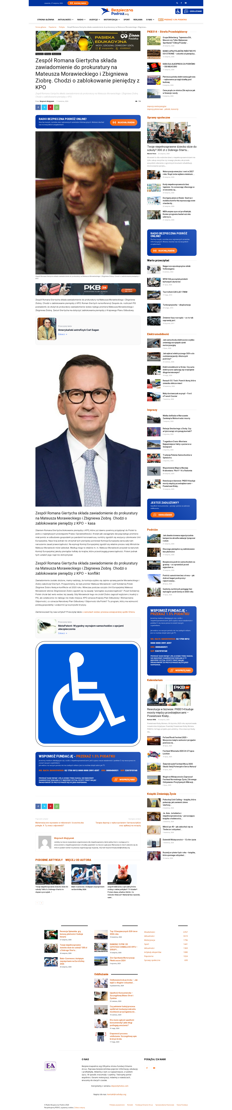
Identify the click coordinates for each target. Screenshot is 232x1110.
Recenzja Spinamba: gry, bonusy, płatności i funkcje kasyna (71, 934)
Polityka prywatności (117, 1105)
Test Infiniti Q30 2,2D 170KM (175, 292)
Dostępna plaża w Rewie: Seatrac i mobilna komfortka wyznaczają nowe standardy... (179, 200)
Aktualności (64, 19)
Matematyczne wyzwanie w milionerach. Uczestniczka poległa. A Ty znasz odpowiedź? (59, 824)
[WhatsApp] (56, 107)
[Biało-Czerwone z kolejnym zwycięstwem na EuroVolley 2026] (88, 874)
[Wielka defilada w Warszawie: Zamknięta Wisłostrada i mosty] (154, 419)
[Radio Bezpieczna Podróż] (117, 11)
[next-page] (41, 903)
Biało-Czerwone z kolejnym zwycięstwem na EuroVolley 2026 (72, 961)
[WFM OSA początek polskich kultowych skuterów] (154, 282)
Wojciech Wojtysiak (47, 101)
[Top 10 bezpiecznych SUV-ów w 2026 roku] (101, 934)
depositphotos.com (119, 1086)
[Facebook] (181, 3)
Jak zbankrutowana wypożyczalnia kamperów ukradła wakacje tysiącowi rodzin (179, 538)
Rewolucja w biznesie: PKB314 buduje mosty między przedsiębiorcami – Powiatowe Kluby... (179, 483)
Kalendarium (155, 680)
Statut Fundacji (182, 1105)
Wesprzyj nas (127, 779)
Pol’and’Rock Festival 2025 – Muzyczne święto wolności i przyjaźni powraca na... (179, 740)
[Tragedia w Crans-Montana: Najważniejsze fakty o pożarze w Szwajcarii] (154, 444)
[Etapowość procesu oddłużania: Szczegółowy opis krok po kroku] (101, 1037)
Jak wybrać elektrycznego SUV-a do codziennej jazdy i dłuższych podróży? (178, 356)
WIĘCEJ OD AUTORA (78, 860)
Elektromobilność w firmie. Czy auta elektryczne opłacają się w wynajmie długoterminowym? (178, 369)
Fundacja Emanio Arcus (144, 1105)
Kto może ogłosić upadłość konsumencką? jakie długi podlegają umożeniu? (122, 1022)
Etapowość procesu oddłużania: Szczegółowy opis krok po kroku (123, 1036)
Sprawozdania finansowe (164, 1105)
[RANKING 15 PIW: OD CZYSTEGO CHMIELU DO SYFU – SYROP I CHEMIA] (101, 947)
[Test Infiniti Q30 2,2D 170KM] (154, 295)
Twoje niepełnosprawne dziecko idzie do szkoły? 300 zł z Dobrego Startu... (172, 148)
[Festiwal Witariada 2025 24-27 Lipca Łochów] (154, 754)
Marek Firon (151, 154)
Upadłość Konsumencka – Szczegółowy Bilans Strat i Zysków (121, 995)
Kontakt (130, 1105)
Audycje (93, 19)
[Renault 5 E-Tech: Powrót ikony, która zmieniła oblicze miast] (154, 384)
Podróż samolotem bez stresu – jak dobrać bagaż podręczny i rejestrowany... (178, 578)
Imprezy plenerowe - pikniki (157, 705)
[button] (177, 3)
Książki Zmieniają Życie (161, 793)
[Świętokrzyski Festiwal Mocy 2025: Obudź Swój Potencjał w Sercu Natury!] (154, 767)
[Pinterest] (50, 107)
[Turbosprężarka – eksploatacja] (154, 308)
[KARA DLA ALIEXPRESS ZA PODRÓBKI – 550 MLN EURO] (154, 67)
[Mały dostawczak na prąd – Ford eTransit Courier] (154, 396)
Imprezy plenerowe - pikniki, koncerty (162, 109)
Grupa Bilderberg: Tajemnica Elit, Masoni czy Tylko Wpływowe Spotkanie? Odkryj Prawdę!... (177, 40)
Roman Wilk (151, 720)
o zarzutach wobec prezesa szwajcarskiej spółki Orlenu (108, 612)
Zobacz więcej (79, 1107)
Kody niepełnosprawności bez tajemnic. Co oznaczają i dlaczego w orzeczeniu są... (178, 187)
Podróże (152, 529)
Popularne (52, 27)
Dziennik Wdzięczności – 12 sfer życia (179, 840)
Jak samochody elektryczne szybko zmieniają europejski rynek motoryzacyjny (178, 342)
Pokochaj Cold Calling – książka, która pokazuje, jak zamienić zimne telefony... (179, 802)
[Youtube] (186, 3)
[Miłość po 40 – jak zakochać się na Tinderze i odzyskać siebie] (154, 830)
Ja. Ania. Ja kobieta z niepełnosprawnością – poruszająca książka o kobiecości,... (179, 816)
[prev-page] (37, 903)
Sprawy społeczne (158, 117)
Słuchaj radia (126, 122)
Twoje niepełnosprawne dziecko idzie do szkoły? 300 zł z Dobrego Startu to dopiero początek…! (51, 889)
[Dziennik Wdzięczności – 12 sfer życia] (154, 843)
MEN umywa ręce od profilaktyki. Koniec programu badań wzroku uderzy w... (177, 214)
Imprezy (152, 409)
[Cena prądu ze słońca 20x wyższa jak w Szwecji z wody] (154, 93)
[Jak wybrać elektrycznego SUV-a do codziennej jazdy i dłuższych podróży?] (154, 356)
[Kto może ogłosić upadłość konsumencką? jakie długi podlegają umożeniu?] (101, 1023)
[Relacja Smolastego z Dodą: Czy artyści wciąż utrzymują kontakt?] (154, 431)
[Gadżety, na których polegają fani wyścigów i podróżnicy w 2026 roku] (154, 592)
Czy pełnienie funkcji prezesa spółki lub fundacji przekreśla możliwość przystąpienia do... (123, 1009)
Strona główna (45, 19)
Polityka (62, 27)
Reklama (137, 19)
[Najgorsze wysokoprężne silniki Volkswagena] (154, 269)
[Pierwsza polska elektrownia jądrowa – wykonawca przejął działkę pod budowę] (154, 80)
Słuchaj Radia (80, 3)
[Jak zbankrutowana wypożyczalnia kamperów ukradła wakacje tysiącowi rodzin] (154, 538)
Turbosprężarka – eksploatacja (177, 305)
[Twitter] (44, 107)
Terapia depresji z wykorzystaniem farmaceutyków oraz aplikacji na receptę (118, 824)
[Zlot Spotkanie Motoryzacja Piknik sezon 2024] (101, 961)
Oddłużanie (165, 514)
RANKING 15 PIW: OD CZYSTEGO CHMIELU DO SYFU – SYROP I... (123, 947)
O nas (149, 19)
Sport (127, 19)
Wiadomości (56, 54)
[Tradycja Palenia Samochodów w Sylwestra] (154, 458)
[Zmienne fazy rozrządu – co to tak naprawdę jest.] (154, 321)
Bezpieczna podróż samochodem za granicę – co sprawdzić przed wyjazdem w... (179, 564)
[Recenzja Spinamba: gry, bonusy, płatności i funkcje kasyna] (51, 934)
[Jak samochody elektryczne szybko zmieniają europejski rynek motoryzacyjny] (154, 343)
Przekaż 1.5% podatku (175, 19)
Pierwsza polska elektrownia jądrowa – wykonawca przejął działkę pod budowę (179, 79)
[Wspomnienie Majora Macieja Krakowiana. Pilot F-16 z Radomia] (154, 471)
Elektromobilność (158, 334)
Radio (80, 19)
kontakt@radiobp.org (116, 1094)
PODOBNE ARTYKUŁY (49, 860)
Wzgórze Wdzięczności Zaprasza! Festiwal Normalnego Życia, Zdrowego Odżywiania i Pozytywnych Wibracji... (180, 779)
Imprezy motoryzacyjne (156, 106)
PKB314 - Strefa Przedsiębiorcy (167, 31)
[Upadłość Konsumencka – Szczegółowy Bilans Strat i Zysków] (101, 996)
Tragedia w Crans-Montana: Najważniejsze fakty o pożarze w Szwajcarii (177, 444)
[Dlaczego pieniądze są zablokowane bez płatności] (154, 552)
